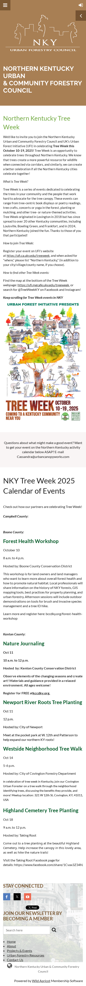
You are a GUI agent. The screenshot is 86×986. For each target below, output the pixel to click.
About (11, 946)
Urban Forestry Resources (25, 955)
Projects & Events (19, 951)
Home (11, 941)
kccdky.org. (41, 693)
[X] (17, 896)
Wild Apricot (41, 981)
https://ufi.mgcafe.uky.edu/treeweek (43, 285)
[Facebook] (6, 896)
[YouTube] (27, 896)
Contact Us (15, 960)
